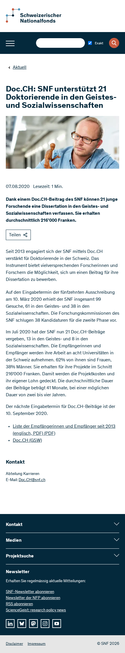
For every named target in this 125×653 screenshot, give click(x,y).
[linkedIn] (10, 623)
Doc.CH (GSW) (27, 440)
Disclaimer (14, 644)
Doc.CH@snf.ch (32, 480)
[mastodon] (33, 623)
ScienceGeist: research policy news (36, 610)
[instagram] (45, 623)
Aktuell (19, 67)
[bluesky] (21, 623)
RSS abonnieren (19, 604)
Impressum (37, 644)
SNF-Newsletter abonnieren (30, 592)
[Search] (114, 43)
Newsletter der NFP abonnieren (33, 598)
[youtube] (56, 623)
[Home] (38, 21)
